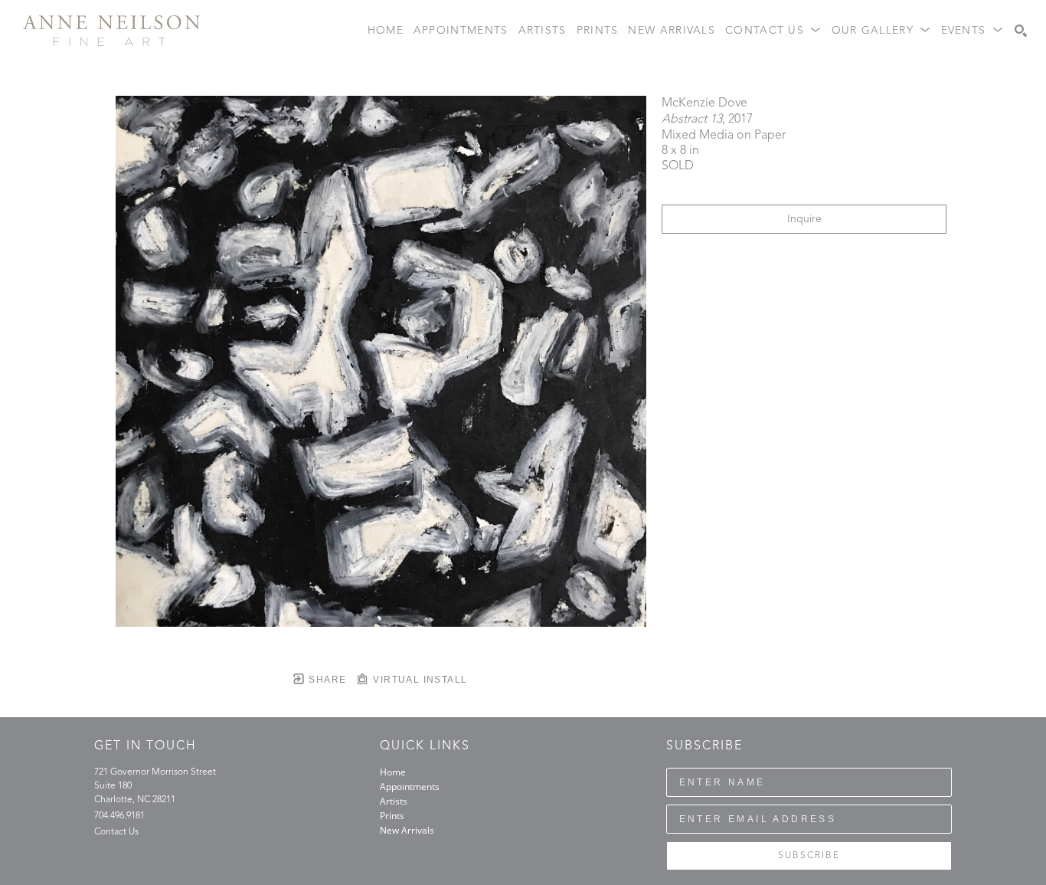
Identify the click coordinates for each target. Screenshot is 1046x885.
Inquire (804, 219)
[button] (773, 31)
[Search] (1021, 31)
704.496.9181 (119, 816)
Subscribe (809, 855)
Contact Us (116, 832)
